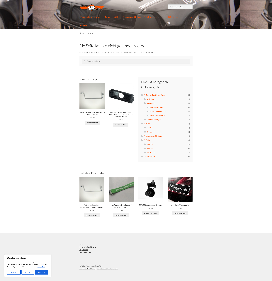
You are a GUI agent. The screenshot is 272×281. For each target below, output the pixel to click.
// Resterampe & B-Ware (132, 17)
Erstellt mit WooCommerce (107, 269)
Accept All (41, 272)
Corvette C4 (151, 132)
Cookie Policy (42, 267)
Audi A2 (149, 128)
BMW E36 (150, 148)
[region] (27, 265)
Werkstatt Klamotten (157, 115)
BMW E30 (150, 144)
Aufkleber (150, 99)
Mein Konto (83, 25)
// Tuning (106, 17)
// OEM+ (117, 17)
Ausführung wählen (150, 213)
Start (83, 33)
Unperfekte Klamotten (157, 111)
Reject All (28, 272)
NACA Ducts (151, 152)
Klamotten (151, 103)
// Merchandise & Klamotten (89, 17)
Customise (14, 272)
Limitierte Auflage (156, 107)
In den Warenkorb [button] (92, 123)
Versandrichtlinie (85, 252)
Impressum (83, 250)
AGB (81, 244)
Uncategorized (149, 156)
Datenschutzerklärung (87, 247)
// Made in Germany (151, 17)
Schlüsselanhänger (154, 119)
